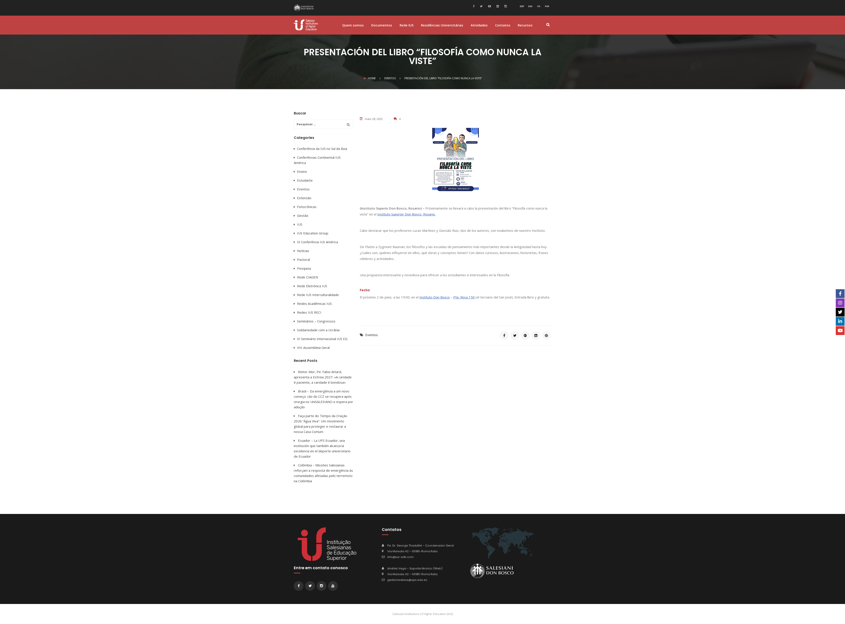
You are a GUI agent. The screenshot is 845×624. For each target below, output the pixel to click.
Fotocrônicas (306, 206)
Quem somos (353, 25)
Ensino (302, 171)
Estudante (305, 180)
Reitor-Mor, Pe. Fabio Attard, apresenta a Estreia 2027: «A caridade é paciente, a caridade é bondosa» (323, 377)
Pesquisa (304, 268)
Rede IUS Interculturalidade (318, 295)
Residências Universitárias (442, 25)
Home (372, 78)
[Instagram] (505, 6)
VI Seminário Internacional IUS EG (322, 339)
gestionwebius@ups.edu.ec (407, 580)
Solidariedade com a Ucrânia (318, 330)
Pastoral (303, 259)
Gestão (302, 215)
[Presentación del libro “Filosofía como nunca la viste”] (504, 335)
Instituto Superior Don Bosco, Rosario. (406, 214)
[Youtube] (489, 6)
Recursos (525, 25)
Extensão (304, 198)
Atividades (479, 25)
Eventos (371, 335)
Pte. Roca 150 (464, 297)
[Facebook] (475, 6)
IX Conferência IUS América (317, 242)
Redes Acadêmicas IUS (314, 303)
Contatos (502, 25)
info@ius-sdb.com (400, 557)
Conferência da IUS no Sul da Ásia (322, 148)
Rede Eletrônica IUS (312, 286)
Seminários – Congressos (316, 321)
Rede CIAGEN (307, 277)
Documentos (381, 25)
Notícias (303, 250)
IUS (299, 224)
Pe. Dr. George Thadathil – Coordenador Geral (420, 545)
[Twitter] (481, 6)
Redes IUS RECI (309, 312)
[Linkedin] (497, 6)
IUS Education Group (312, 233)
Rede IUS (406, 25)
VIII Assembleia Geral (313, 347)
